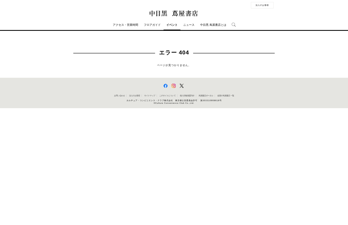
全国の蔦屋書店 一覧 (225, 95)
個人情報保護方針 (187, 95)
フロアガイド (152, 24)
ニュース (189, 24)
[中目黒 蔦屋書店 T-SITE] (174, 13)
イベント (172, 24)
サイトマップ (149, 95)
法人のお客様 (262, 5)
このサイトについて (167, 95)
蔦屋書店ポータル (206, 95)
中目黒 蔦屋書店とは (213, 24)
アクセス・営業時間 (125, 24)
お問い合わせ (119, 95)
